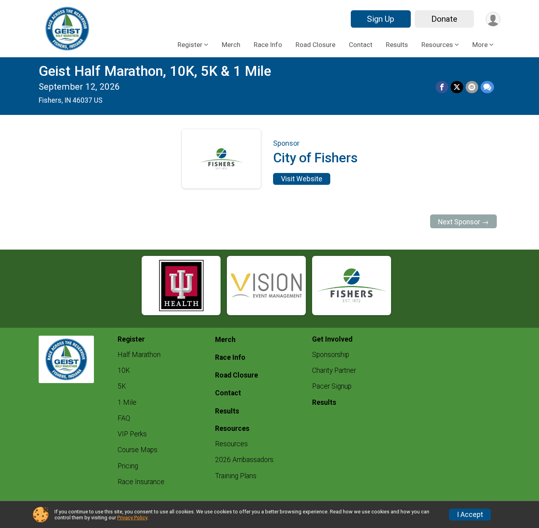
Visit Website (301, 179)
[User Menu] (493, 19)
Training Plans (235, 476)
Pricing (128, 466)
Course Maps (137, 450)
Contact (360, 45)
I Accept (470, 515)
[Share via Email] (472, 87)
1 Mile (127, 402)
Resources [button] (437, 45)
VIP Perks (132, 434)
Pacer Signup (332, 386)
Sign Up (380, 19)
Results (397, 45)
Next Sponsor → (463, 222)
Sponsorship (330, 355)
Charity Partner (334, 370)
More (480, 45)
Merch (231, 45)
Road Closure (315, 45)
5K (122, 386)
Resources (231, 444)
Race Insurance (141, 482)
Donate (444, 19)
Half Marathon (139, 355)
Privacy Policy (132, 517)
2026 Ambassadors (244, 460)
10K (124, 370)
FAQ (124, 418)
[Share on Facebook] (442, 87)
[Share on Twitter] (457, 87)
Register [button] (190, 45)
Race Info (268, 45)
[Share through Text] (487, 87)
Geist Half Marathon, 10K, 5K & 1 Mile (155, 71)
